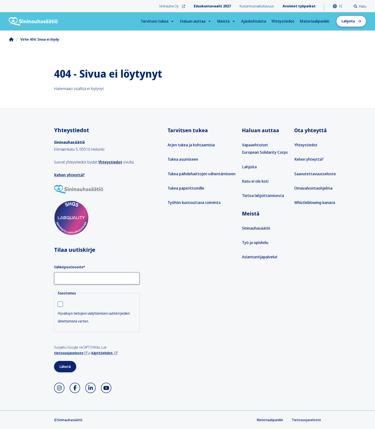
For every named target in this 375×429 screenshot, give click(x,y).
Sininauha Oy (169, 6)
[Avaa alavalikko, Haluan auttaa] (209, 21)
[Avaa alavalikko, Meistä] (233, 21)
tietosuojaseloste (68, 353)
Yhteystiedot (282, 21)
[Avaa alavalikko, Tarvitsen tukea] (172, 21)
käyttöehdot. (102, 353)
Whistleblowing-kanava (314, 202)
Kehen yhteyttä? (69, 174)
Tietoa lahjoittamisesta (263, 195)
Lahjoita (348, 21)
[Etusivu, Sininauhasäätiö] (33, 21)
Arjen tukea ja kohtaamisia (191, 144)
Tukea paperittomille (186, 188)
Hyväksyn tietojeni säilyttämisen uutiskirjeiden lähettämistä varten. (94, 317)
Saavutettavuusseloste (315, 173)
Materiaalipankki (314, 21)
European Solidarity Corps (265, 152)
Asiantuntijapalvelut (260, 256)
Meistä (223, 21)
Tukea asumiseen (183, 159)
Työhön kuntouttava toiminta (194, 202)
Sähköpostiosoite (69, 267)
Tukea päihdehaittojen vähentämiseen (201, 173)
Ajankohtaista (253, 21)
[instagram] (59, 388)
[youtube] (106, 388)
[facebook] (75, 388)
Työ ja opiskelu (255, 242)
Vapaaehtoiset (255, 144)
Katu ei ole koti (255, 181)
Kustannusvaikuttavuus (257, 6)
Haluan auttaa (193, 21)
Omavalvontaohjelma (313, 188)
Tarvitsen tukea (154, 21)
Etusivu (14, 39)
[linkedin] (90, 388)
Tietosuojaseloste (306, 419)
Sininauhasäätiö (256, 228)
